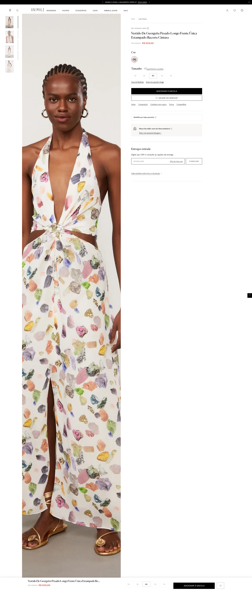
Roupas (65, 10)
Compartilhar (181, 104)
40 (153, 76)
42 (162, 76)
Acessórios (80, 10)
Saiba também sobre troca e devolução (145, 173)
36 (135, 76)
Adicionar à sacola (166, 91)
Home (133, 19)
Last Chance (143, 19)
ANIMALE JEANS (110, 10)
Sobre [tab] (133, 104)
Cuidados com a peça (158, 104)
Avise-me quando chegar (155, 82)
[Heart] (234, 10)
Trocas (171, 104)
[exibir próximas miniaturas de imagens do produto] (9, 74)
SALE (126, 10)
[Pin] (10, 10)
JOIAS (95, 10)
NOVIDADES (51, 10)
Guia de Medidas (137, 82)
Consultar (194, 161)
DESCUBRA (142, 2)
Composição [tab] (143, 104)
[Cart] (242, 10)
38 (144, 76)
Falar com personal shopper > (150, 133)
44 (171, 76)
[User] (227, 10)
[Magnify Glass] (17, 10)
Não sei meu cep (176, 161)
